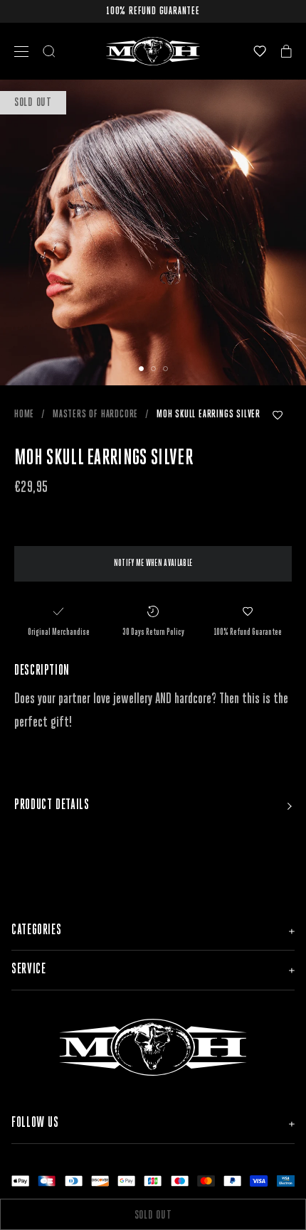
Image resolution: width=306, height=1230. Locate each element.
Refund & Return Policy (243, 1210)
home (24, 415)
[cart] (286, 51)
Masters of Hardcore (95, 415)
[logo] (153, 51)
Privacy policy (150, 1210)
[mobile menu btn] (21, 51)
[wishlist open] (260, 51)
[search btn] (49, 51)
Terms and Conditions (60, 1210)
